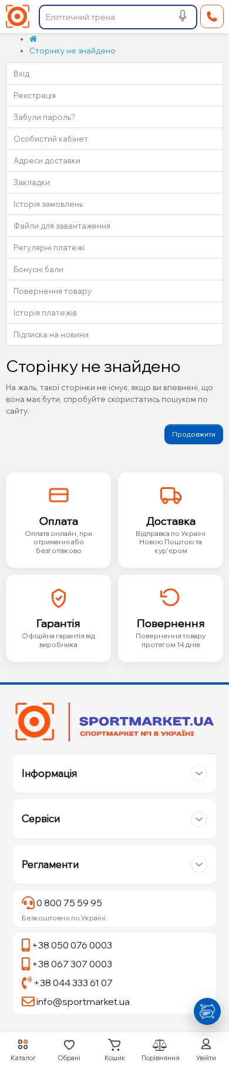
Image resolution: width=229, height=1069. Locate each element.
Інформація (49, 773)
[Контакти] (212, 16)
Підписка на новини (51, 334)
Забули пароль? (45, 117)
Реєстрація (35, 95)
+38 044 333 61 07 (72, 982)
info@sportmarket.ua (82, 1001)
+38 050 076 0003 (71, 945)
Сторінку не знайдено (72, 50)
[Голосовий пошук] (182, 17)
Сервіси (41, 818)
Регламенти (50, 864)
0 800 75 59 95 (68, 903)
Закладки (32, 182)
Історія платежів (45, 312)
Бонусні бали (38, 269)
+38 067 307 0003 (71, 964)
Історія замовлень (48, 204)
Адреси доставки (47, 160)
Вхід (21, 73)
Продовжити (193, 434)
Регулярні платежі (49, 247)
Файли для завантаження (62, 225)
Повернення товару (53, 291)
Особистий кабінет (51, 138)
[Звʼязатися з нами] (207, 1011)
